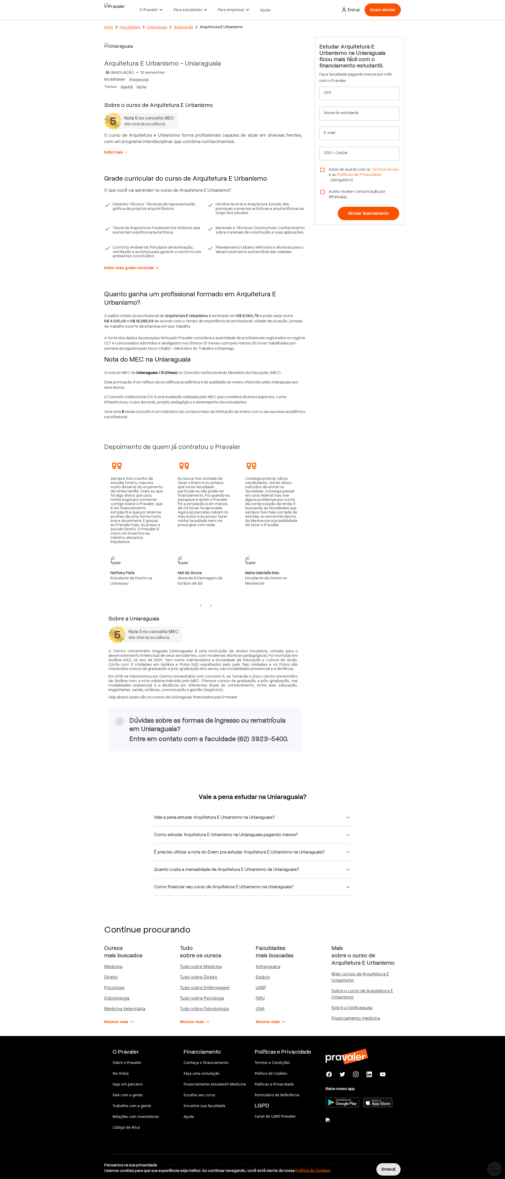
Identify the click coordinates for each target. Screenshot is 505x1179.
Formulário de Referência (277, 1094)
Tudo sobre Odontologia (204, 1009)
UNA (260, 1009)
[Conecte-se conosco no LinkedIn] (369, 1074)
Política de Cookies (271, 1073)
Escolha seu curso (199, 1094)
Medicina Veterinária (124, 1009)
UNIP (261, 987)
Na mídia (121, 1073)
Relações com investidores (136, 1116)
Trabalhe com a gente (132, 1105)
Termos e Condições (272, 1062)
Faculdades (130, 27)
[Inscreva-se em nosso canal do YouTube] (382, 1074)
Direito (111, 977)
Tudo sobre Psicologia (202, 998)
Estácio (263, 977)
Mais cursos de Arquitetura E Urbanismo (360, 977)
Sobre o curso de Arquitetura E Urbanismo (362, 994)
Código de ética (126, 1127)
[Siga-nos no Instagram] (356, 1074)
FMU (260, 998)
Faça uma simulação (201, 1073)
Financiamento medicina (355, 1018)
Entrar (354, 10)
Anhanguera (268, 966)
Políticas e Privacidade (274, 1084)
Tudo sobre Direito (198, 977)
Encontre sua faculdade (204, 1105)
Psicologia (114, 987)
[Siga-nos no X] (342, 1074)
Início (108, 27)
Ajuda (265, 9)
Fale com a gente (128, 1094)
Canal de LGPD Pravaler (275, 1116)
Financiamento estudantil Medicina (215, 1084)
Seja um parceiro (128, 1084)
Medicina (113, 966)
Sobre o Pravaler (127, 1062)
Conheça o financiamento (206, 1062)
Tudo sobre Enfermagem (205, 987)
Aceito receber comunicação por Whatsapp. (357, 194)
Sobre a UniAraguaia (351, 1007)
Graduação (183, 27)
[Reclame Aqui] (352, 1126)
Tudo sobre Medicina (201, 966)
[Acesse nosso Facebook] (329, 1074)
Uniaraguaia (157, 27)
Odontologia (116, 998)
